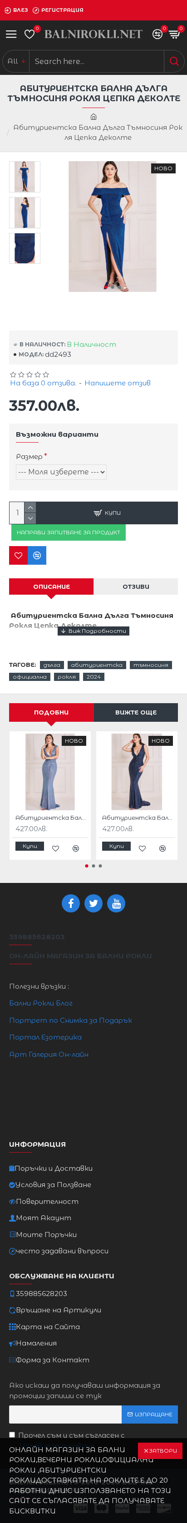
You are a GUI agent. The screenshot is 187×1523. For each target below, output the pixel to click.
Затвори (163, 1450)
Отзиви (136, 586)
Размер (29, 456)
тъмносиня (150, 664)
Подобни (51, 712)
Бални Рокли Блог (41, 1003)
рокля (67, 676)
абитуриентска (97, 664)
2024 (94, 676)
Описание (51, 586)
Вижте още (136, 712)
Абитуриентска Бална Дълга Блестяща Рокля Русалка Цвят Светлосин (52, 817)
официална (30, 676)
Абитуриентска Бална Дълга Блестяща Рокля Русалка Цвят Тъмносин (138, 817)
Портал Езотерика (45, 1037)
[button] (105, 287)
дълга (52, 664)
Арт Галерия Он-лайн (49, 1054)
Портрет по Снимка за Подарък (70, 1020)
